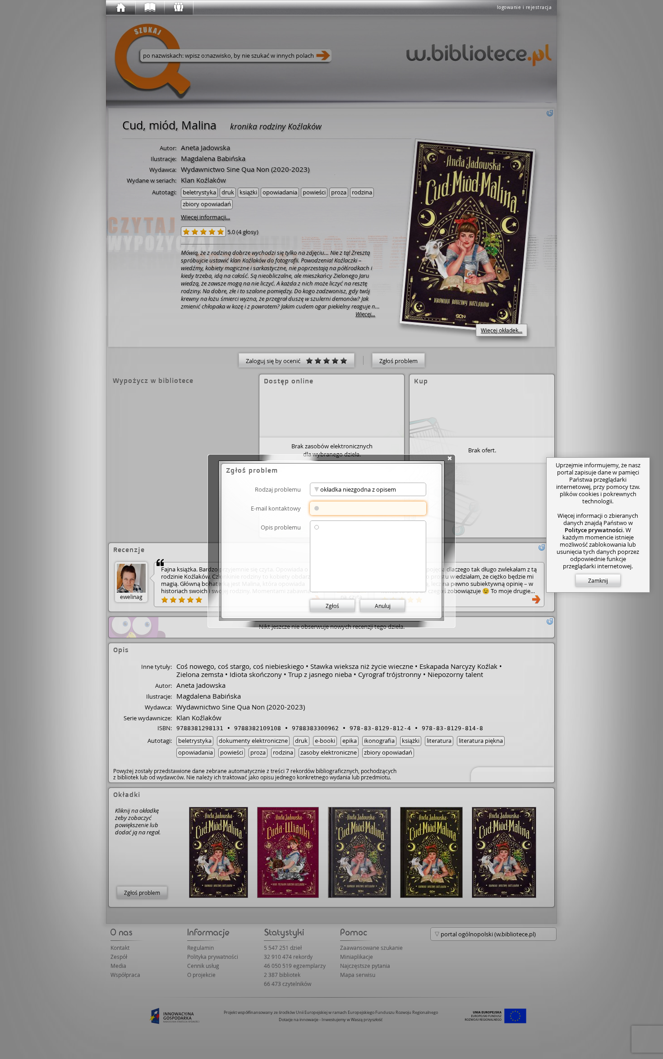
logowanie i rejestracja (524, 7)
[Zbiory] (149, 7)
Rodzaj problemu (278, 489)
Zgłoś (332, 605)
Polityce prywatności (594, 530)
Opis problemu (281, 527)
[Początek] (120, 7)
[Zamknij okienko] (450, 458)
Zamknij (598, 580)
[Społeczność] (178, 7)
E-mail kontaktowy (276, 508)
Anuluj (383, 605)
